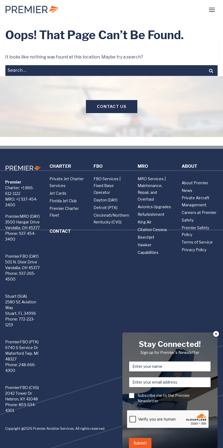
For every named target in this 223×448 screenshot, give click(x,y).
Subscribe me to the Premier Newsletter (164, 398)
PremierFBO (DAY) (22, 256)
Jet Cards (57, 193)
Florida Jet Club (63, 200)
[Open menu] (212, 9)
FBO (98, 166)
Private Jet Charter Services (66, 182)
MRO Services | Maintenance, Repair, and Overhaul (152, 189)
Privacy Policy (194, 249)
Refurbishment (151, 214)
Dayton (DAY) (105, 200)
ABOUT (189, 166)
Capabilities (148, 252)
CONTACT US (111, 106)
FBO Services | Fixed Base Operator (107, 185)
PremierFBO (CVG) (22, 387)
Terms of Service (197, 242)
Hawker (144, 244)
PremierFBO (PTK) (22, 342)
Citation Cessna (152, 229)
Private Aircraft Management (195, 201)
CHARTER (60, 166)
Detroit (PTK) (105, 207)
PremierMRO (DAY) (22, 216)
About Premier (195, 183)
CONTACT (60, 231)
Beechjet (146, 237)
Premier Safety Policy (195, 231)
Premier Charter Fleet (64, 211)
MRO (143, 166)
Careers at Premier (199, 212)
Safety (188, 220)
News (187, 190)
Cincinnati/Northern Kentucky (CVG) (111, 218)
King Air (144, 222)
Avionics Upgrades (154, 206)
